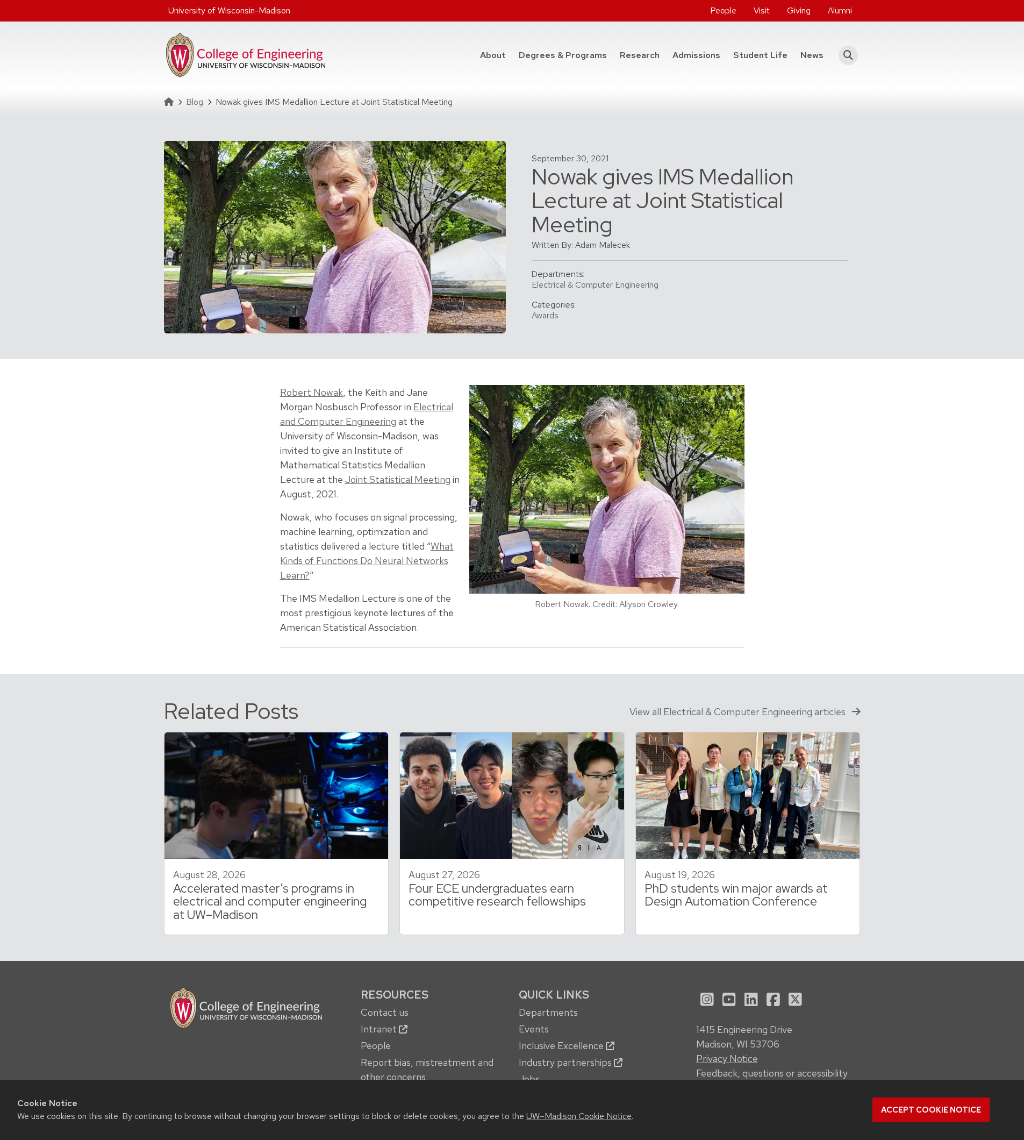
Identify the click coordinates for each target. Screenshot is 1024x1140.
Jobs (529, 1079)
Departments (548, 1012)
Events (534, 1029)
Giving (799, 10)
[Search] (845, 55)
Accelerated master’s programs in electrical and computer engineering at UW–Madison (270, 901)
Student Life (760, 55)
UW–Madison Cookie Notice (579, 1116)
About (493, 55)
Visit (762, 10)
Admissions (696, 55)
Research (640, 55)
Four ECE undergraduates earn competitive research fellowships (497, 895)
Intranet (380, 1029)
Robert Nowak (311, 392)
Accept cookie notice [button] (931, 1110)
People (723, 10)
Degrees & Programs (566, 55)
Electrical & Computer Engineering (595, 284)
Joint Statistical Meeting (397, 479)
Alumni (840, 10)
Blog (194, 102)
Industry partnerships (566, 1062)
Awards (545, 315)
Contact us (385, 1012)
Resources (394, 994)
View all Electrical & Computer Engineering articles (738, 712)
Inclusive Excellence (562, 1045)
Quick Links (554, 994)
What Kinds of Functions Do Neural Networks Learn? (367, 560)
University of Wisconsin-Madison (229, 10)
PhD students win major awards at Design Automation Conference (736, 895)
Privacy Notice (727, 1058)
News (812, 55)
